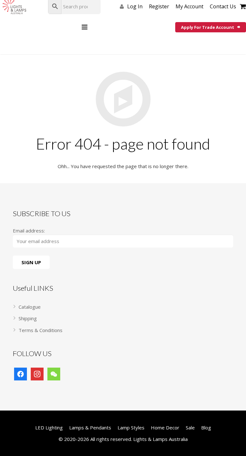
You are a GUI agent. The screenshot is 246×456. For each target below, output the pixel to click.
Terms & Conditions (40, 330)
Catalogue (30, 307)
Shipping (28, 318)
